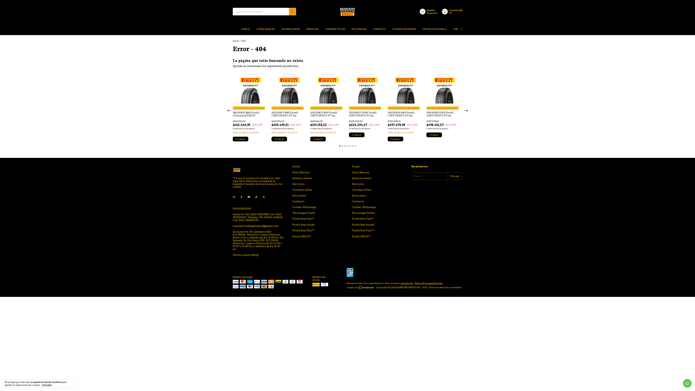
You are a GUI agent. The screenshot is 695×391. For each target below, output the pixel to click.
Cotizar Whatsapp (404, 29)
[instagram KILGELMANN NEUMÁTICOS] (234, 197)
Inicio (236, 40)
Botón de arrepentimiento (429, 283)
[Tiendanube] (361, 288)
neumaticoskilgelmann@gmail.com (256, 225)
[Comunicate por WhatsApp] (687, 383)
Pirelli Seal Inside (303, 224)
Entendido (47, 385)
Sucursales (358, 29)
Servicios (312, 29)
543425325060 (242, 208)
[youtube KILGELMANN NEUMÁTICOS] (249, 197)
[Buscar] (292, 11)
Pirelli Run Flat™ (303, 218)
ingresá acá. (407, 283)
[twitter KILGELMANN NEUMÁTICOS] (263, 197)
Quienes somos (290, 29)
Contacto (379, 29)
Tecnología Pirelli (434, 29)
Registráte (432, 13)
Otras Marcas (266, 29)
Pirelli (245, 29)
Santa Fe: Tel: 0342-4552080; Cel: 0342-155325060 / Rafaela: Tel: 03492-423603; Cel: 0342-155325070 (258, 217)
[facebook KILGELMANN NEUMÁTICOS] (241, 197)
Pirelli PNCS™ (301, 236)
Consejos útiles (335, 29)
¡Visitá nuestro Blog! (246, 254)
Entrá (430, 10)
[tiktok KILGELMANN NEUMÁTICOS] (256, 197)
